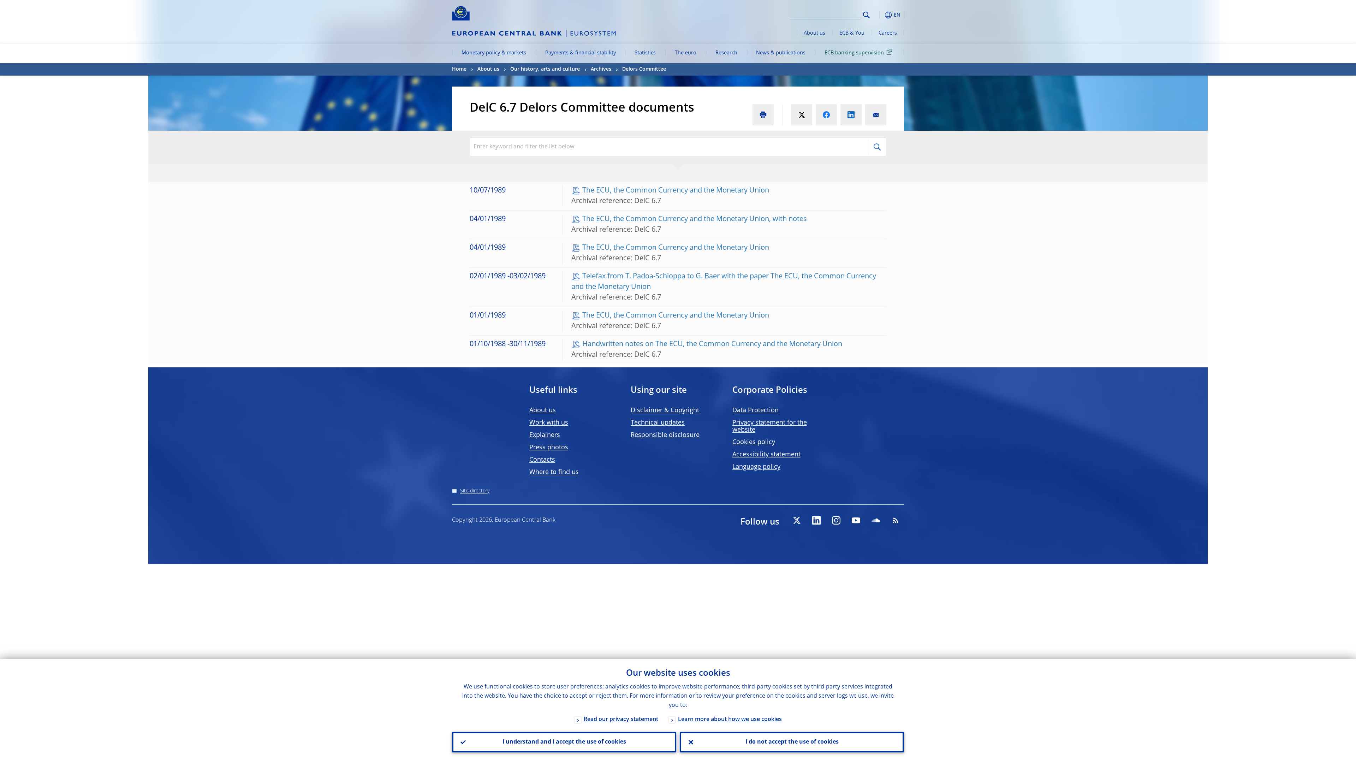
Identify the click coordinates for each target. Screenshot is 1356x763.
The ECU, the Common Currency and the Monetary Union (675, 190)
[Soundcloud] (875, 520)
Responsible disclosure (665, 435)
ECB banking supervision (854, 53)
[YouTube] (856, 520)
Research (726, 53)
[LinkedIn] (816, 520)
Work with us (548, 423)
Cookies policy (753, 442)
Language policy (756, 467)
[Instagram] (836, 520)
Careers (888, 33)
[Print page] (763, 114)
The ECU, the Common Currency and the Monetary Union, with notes (694, 219)
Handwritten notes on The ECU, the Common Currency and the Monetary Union (712, 344)
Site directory (474, 491)
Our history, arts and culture (545, 69)
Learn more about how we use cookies (730, 719)
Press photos (548, 447)
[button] (879, 15)
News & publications (780, 53)
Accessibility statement (766, 454)
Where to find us (554, 472)
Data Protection (755, 410)
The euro (685, 53)
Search (866, 15)
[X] (796, 520)
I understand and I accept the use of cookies (564, 742)
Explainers (544, 435)
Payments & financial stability (580, 53)
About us (814, 33)
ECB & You (851, 33)
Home (459, 69)
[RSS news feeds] (895, 520)
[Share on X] (801, 114)
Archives (601, 69)
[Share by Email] (875, 114)
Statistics (645, 53)
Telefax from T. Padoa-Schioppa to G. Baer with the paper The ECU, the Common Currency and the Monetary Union (723, 282)
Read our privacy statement (621, 719)
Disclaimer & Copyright (665, 410)
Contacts (542, 460)
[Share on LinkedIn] (851, 114)
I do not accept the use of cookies (792, 742)
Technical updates (658, 423)
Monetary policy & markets (494, 53)
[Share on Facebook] (826, 114)
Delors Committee (644, 69)
